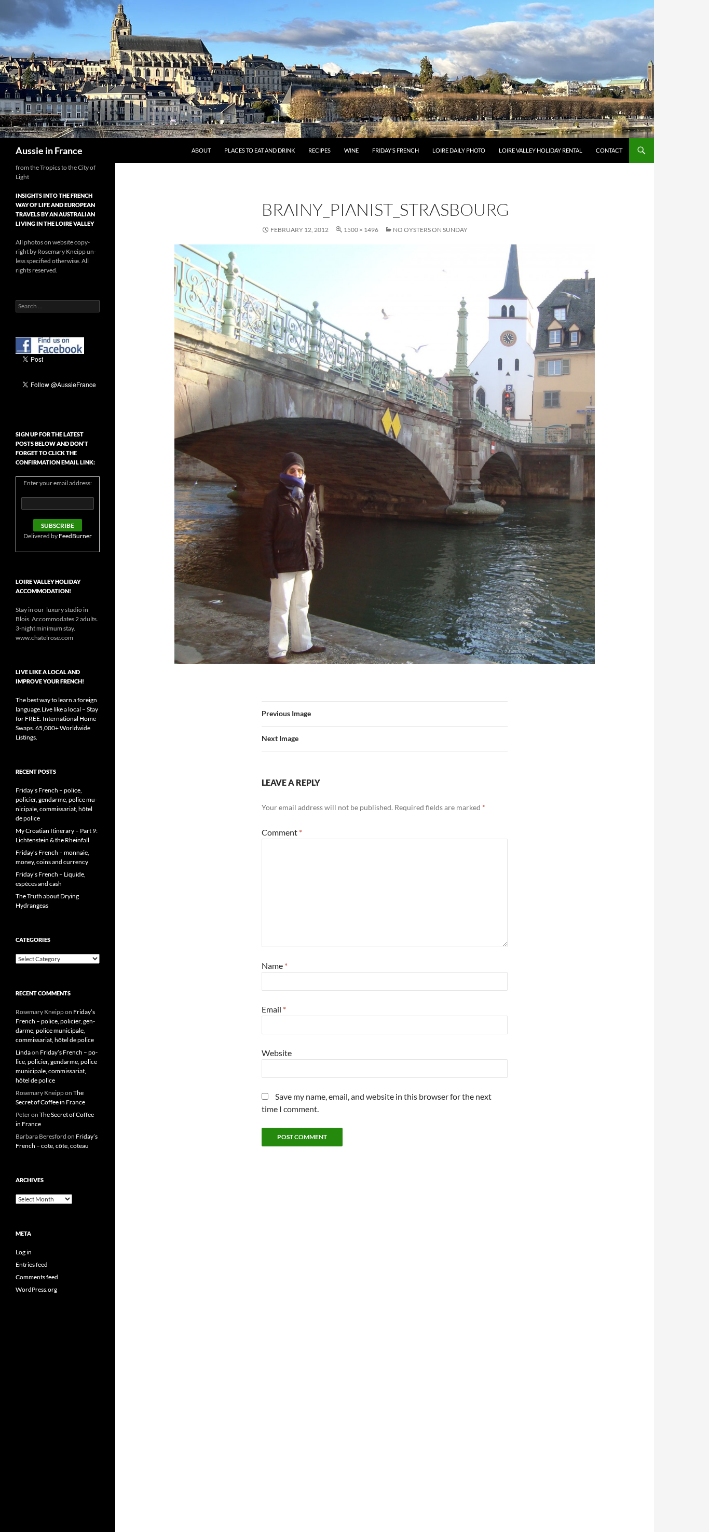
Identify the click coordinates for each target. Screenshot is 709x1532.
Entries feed (32, 1264)
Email (274, 1009)
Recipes (319, 150)
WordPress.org (36, 1289)
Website (277, 1053)
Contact (609, 150)
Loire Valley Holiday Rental (540, 150)
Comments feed (37, 1277)
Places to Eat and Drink (259, 150)
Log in (24, 1252)
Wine (351, 150)
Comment (282, 832)
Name (275, 965)
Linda (23, 1052)
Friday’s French (395, 150)
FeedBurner (75, 536)
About (201, 150)
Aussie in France (49, 150)
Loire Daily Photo (458, 150)
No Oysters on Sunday (430, 230)
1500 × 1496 (361, 230)
